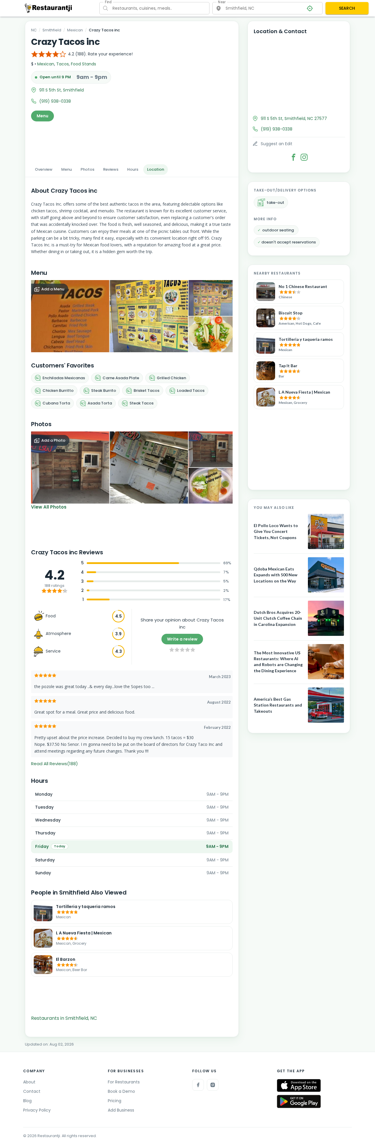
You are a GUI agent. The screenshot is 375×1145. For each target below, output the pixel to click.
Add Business (121, 1110)
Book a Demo (121, 1091)
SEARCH (347, 8)
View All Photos (49, 507)
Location (155, 169)
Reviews (110, 169)
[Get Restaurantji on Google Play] (299, 1101)
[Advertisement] (132, 141)
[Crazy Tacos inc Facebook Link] (293, 157)
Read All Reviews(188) (54, 763)
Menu (42, 116)
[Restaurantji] (48, 8)
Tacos (62, 64)
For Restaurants (124, 1082)
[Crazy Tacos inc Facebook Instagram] (304, 157)
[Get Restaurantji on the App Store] (299, 1085)
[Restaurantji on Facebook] (198, 1085)
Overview (43, 169)
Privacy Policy (37, 1110)
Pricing (114, 1101)
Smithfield (51, 30)
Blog (27, 1101)
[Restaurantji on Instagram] (213, 1085)
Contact (31, 1091)
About (29, 1082)
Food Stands (83, 64)
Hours (132, 169)
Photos (87, 169)
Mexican (75, 30)
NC (34, 30)
